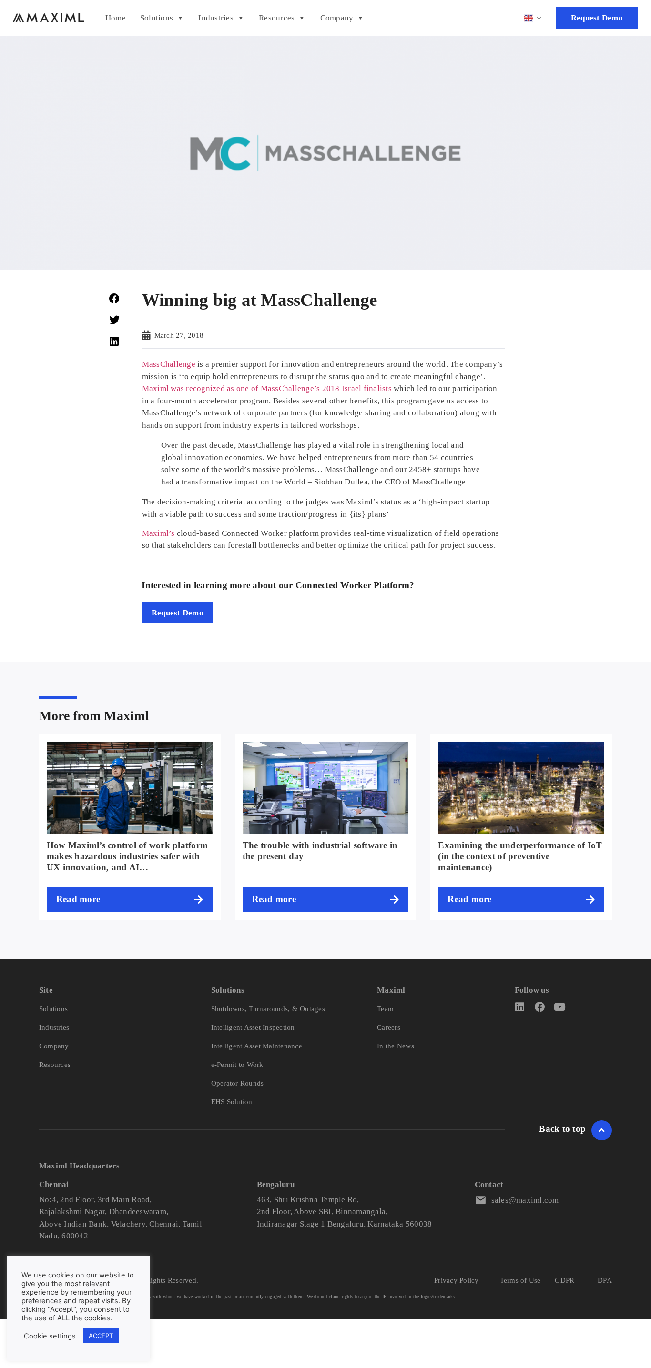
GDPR (564, 1280)
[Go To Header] (601, 1130)
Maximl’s (158, 533)
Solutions (156, 17)
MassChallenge (168, 364)
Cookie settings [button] (50, 1336)
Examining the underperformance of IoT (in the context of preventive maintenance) (520, 856)
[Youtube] (560, 1007)
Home (115, 17)
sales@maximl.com (525, 1200)
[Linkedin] (520, 1007)
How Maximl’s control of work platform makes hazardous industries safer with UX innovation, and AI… (127, 856)
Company (337, 17)
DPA (605, 1280)
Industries (216, 17)
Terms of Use (520, 1280)
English (532, 18)
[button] (114, 298)
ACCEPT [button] (101, 1335)
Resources (277, 17)
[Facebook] (540, 1007)
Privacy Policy (456, 1280)
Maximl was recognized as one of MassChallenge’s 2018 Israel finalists (267, 388)
